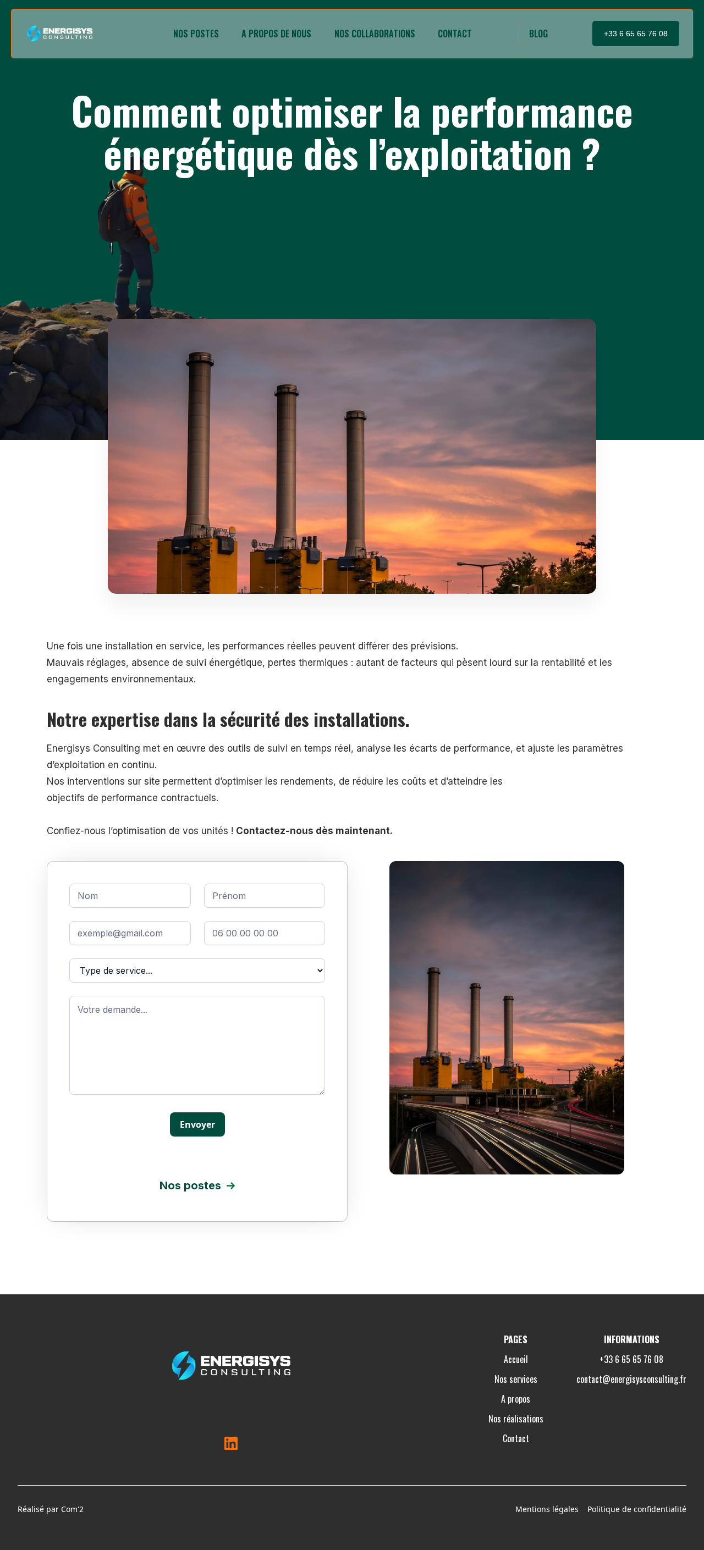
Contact (455, 33)
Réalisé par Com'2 (51, 1509)
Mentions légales (547, 1509)
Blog (538, 33)
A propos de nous (276, 33)
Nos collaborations (374, 33)
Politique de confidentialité (636, 1509)
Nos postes (196, 33)
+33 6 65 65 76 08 (636, 33)
